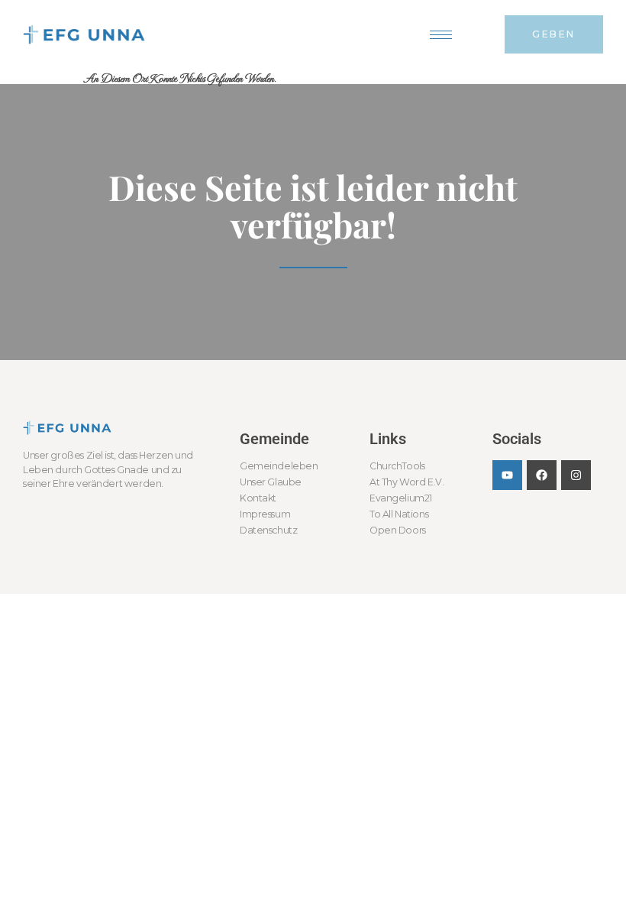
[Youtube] (507, 475)
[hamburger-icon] (441, 34)
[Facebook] (542, 475)
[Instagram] (576, 475)
